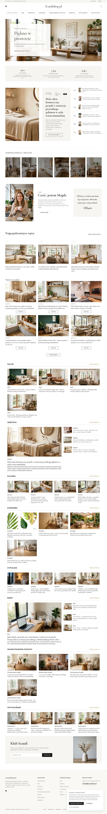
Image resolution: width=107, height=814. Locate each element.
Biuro (8, 634)
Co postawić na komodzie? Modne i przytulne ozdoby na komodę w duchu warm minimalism (20, 675)
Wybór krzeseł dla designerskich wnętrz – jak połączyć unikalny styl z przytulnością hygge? (41, 730)
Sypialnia (9, 586)
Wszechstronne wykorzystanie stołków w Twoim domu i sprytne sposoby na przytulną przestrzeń (83, 675)
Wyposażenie (83, 12)
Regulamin (58, 809)
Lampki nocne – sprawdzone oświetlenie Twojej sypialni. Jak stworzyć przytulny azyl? (16, 590)
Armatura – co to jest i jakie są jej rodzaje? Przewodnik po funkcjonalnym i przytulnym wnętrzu (17, 730)
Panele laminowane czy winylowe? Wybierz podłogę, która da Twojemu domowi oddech (21, 561)
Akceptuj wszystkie (76, 803)
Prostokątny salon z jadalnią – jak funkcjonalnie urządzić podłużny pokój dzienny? (83, 390)
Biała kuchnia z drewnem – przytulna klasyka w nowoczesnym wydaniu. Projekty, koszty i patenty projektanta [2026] (88, 499)
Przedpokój (63, 789)
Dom (22, 12)
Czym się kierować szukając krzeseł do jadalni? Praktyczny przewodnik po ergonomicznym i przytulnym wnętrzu (89, 730)
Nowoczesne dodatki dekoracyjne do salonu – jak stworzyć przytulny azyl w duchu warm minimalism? (21, 701)
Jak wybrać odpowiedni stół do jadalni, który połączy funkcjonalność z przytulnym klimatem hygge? (65, 730)
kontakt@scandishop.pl (90, 783)
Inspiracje (31, 12)
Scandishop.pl (53, 6)
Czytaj (20, 311)
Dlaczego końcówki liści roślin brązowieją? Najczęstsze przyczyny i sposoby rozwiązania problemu (19, 535)
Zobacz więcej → (95, 364)
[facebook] (6, 6)
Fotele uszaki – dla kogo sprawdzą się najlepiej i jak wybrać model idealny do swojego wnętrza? (22, 416)
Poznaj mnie (44, 212)
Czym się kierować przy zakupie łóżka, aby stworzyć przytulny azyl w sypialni (65, 589)
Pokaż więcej (53, 354)
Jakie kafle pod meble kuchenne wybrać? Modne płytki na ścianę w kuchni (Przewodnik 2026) (92, 90)
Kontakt (93, 1)
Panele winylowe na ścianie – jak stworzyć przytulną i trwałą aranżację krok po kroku (53, 534)
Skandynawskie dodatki (57, 12)
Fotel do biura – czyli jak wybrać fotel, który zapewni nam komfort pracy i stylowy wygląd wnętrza (85, 618)
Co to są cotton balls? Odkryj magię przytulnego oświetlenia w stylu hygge (52, 675)
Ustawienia (89, 803)
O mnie (100, 1)
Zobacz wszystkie (94, 234)
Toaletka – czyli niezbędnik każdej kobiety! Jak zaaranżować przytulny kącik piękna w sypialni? (88, 590)
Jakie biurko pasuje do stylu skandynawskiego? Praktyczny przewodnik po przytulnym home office (85, 269)
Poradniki (42, 12)
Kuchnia (9, 494)
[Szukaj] (101, 6)
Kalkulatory (95, 12)
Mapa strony (51, 809)
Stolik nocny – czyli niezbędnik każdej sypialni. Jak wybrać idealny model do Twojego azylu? (40, 590)
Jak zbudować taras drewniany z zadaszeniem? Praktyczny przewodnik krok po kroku (83, 534)
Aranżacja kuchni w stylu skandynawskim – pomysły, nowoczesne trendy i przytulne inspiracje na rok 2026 (91, 107)
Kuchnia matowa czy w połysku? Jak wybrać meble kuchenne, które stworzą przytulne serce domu (64, 499)
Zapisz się (47, 754)
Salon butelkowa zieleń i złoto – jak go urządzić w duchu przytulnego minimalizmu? (21, 390)
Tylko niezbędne (74, 807)
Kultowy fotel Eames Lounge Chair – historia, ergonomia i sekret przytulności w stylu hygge (52, 390)
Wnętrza (72, 12)
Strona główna (12, 12)
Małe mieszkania (64, 786)
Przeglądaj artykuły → (22, 51)
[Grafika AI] (68, 430)
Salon (8, 387)
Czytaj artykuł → (54, 134)
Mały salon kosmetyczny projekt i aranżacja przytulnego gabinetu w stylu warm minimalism (56, 107)
